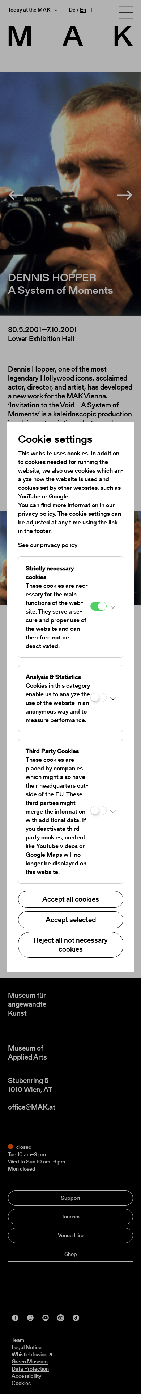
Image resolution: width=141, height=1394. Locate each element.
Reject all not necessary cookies (71, 944)
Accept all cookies (70, 899)
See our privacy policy (47, 545)
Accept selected (71, 920)
